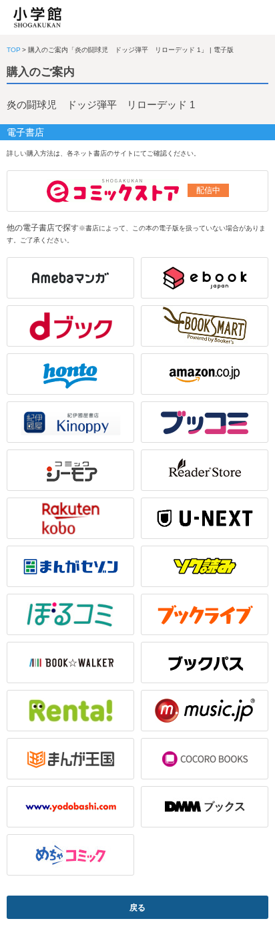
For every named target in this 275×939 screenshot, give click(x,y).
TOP (14, 49)
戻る (137, 907)
